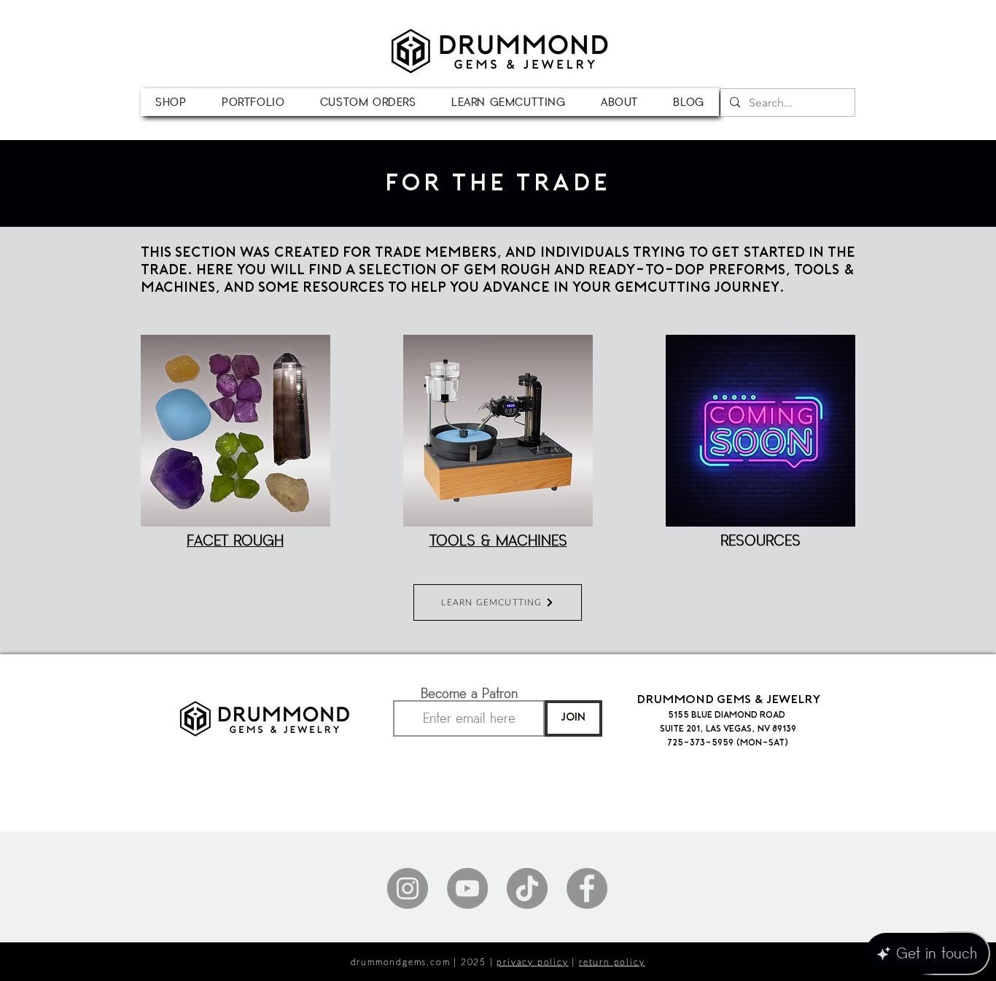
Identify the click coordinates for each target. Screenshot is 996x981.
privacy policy (532, 961)
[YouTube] (467, 888)
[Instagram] (407, 888)
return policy (612, 961)
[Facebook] (587, 888)
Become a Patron (469, 694)
